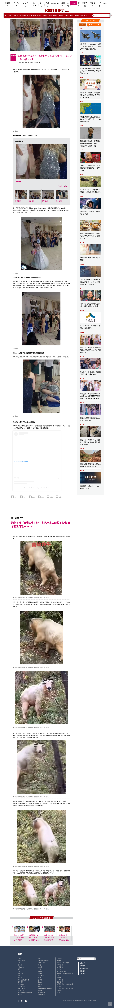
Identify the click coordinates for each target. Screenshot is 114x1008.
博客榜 (82, 15)
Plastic (73, 3)
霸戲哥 (40, 971)
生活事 (99, 4)
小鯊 (39, 969)
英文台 (41, 4)
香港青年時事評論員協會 (65, 973)
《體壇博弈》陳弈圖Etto (65, 988)
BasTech (106, 3)
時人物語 (60, 965)
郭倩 (39, 965)
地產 (50, 15)
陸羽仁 (20, 969)
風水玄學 (20, 973)
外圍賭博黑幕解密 (43, 960)
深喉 (39, 958)
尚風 (39, 977)
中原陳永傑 (21, 986)
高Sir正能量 (41, 963)
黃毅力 (59, 969)
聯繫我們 (83, 971)
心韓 (68, 4)
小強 (19, 971)
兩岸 (71, 15)
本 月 (97, 24)
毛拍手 (59, 958)
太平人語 (41, 975)
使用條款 (83, 966)
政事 (28, 15)
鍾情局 (20, 965)
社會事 (33, 15)
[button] (64, 186)
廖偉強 (40, 980)
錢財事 (45, 15)
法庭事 (39, 15)
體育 (79, 4)
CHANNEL (55, 3)
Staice (40, 984)
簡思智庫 (60, 982)
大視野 (66, 15)
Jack (58, 975)
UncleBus (21, 984)
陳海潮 (59, 990)
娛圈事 (63, 4)
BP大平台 (25, 4)
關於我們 (83, 974)
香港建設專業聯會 (63, 963)
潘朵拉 (40, 982)
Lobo (19, 975)
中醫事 (55, 15)
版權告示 (83, 963)
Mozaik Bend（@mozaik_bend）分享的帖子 (36, 487)
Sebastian (21, 967)
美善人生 (84, 4)
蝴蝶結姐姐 (41, 995)
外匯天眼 (60, 967)
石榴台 (47, 4)
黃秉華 (40, 973)
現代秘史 (60, 960)
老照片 (40, 986)
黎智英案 (22, 15)
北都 (9, 15)
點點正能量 (21, 988)
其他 (87, 15)
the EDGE (34, 4)
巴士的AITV (16, 4)
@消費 (76, 15)
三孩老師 (60, 980)
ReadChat (21, 990)
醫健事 (61, 15)
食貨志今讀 (41, 992)
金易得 (59, 977)
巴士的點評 (21, 960)
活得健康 (20, 982)
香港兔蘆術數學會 (23, 980)
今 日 (83, 24)
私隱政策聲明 (84, 968)
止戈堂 (40, 967)
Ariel (19, 958)
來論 (58, 992)
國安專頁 (7, 4)
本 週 (90, 24)
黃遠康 (20, 977)
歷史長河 (92, 4)
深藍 (19, 963)
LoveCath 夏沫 (62, 971)
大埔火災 (15, 15)
